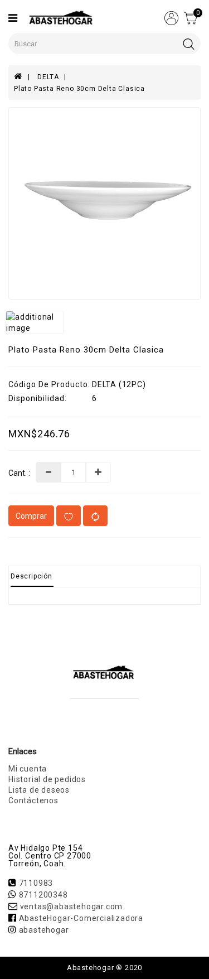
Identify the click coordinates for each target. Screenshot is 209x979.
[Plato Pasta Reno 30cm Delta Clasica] (104, 203)
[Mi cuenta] (171, 17)
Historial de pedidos (47, 779)
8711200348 (43, 894)
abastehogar (44, 929)
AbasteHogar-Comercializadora (81, 918)
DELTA (48, 77)
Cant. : (19, 473)
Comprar (31, 516)
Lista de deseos (39, 789)
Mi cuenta (27, 768)
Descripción (31, 576)
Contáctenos (33, 800)
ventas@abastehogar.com (71, 906)
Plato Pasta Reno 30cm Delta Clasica (79, 89)
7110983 (36, 883)
